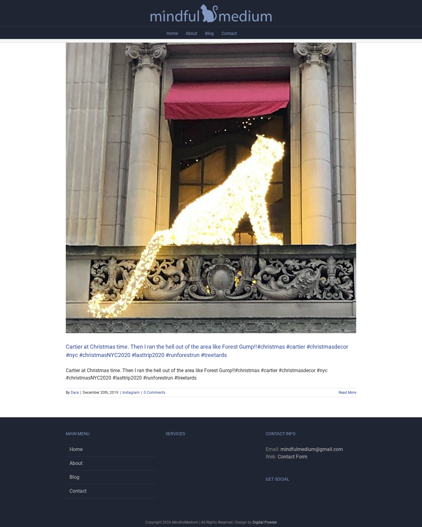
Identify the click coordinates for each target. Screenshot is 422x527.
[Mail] (284, 494)
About (76, 463)
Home (76, 449)
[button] (246, 33)
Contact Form (292, 457)
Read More (347, 392)
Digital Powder (265, 522)
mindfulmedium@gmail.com (312, 449)
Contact (78, 491)
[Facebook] (267, 494)
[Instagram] (276, 494)
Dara (75, 392)
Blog (74, 477)
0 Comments (154, 392)
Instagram (131, 392)
